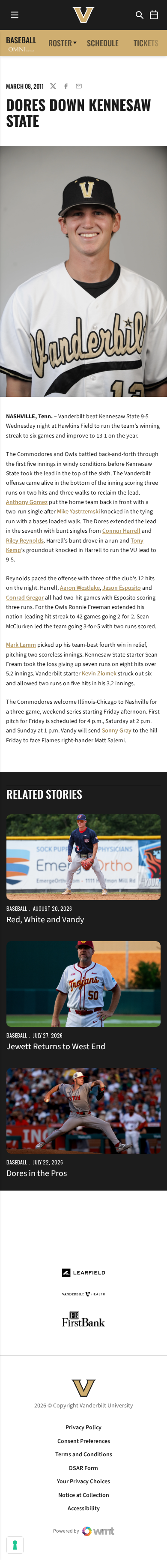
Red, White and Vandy (45, 920)
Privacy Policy (83, 1427)
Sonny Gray (116, 730)
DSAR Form (83, 1468)
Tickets (146, 42)
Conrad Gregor (25, 598)
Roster (60, 42)
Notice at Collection (83, 1495)
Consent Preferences (83, 1441)
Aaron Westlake (80, 588)
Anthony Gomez (27, 502)
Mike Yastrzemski (78, 511)
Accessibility (84, 1508)
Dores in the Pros (36, 1173)
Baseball (16, 908)
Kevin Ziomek (99, 673)
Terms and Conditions (83, 1454)
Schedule (103, 42)
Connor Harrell (121, 531)
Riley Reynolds (25, 541)
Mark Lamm (21, 645)
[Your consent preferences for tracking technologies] (15, 1545)
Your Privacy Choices (83, 1481)
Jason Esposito (121, 588)
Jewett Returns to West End (55, 1047)
